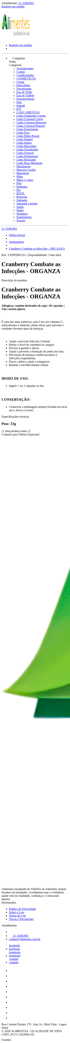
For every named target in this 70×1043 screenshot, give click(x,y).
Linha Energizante (27, 129)
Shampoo (22, 213)
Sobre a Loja (16, 912)
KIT (18, 109)
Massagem (22, 173)
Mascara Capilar (26, 169)
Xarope (20, 220)
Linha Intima (24, 142)
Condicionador (25, 75)
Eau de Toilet (24, 92)
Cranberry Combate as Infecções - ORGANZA (37, 248)
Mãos (19, 176)
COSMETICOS (26, 78)
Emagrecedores (25, 98)
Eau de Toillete (25, 95)
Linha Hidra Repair (27, 136)
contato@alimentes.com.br (24, 939)
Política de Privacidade (22, 908)
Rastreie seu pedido (12, 6)
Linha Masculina (26, 146)
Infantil (20, 105)
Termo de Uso (17, 915)
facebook (14, 945)
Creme (20, 82)
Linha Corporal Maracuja (31, 122)
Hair (19, 102)
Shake (20, 210)
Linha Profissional (27, 156)
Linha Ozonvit (25, 152)
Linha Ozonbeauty (27, 149)
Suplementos (24, 217)
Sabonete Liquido (26, 203)
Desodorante (23, 88)
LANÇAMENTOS (28, 112)
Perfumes (21, 186)
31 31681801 (26, 3)
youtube (13, 959)
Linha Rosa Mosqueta (29, 163)
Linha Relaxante (26, 159)
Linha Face (23, 132)
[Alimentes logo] (15, 38)
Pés (18, 190)
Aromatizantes (24, 68)
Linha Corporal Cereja (29, 119)
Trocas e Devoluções (21, 919)
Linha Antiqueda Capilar (31, 115)
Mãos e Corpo (24, 179)
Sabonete (21, 200)
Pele (18, 183)
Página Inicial (17, 235)
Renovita (21, 196)
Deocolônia (23, 85)
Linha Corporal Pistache (30, 125)
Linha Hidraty (24, 139)
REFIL (20, 193)
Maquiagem (23, 166)
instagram (14, 952)
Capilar (20, 71)
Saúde (20, 207)
